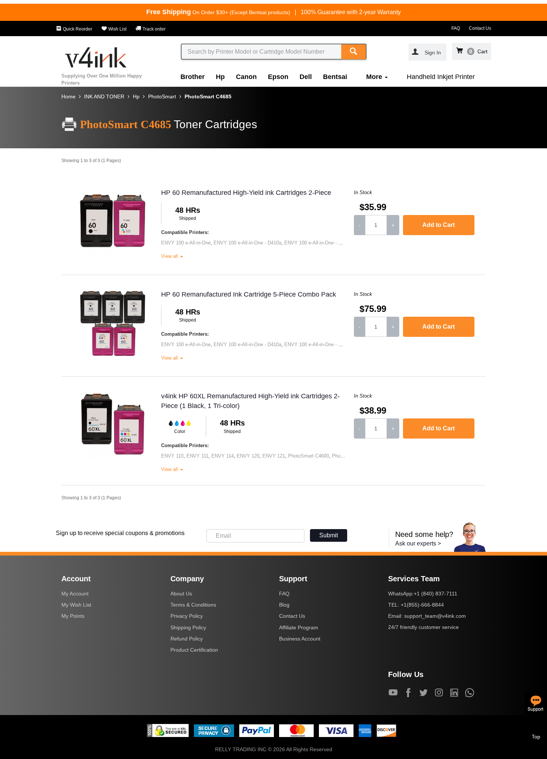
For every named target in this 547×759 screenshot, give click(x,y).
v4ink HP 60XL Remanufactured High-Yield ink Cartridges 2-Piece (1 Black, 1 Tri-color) (250, 400)
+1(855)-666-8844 (422, 605)
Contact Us (480, 28)
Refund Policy (186, 639)
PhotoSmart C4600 (308, 456)
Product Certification (194, 650)
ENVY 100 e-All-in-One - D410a (247, 243)
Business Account (299, 639)
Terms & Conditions (193, 605)
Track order (153, 29)
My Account (75, 594)
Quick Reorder (77, 29)
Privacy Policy (186, 616)
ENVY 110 (172, 456)
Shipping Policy (188, 627)
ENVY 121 (273, 456)
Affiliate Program (298, 627)
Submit (328, 535)
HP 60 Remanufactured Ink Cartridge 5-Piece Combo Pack (248, 294)
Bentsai (335, 76)
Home (68, 96)
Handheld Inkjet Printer (441, 76)
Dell (306, 76)
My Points (72, 616)
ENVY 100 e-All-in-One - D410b (318, 243)
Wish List (117, 29)
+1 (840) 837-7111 (435, 594)
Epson (278, 76)
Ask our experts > (418, 543)
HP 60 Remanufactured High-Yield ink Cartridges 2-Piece (246, 192)
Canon (246, 76)
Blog (284, 605)
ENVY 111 (197, 456)
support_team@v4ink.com (435, 616)
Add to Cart (438, 225)
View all (170, 256)
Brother (192, 76)
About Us (181, 594)
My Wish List (76, 605)
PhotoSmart (162, 96)
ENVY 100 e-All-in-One (186, 243)
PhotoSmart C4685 (208, 96)
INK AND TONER (104, 96)
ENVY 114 (222, 456)
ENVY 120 (248, 456)
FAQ (455, 28)
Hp (220, 76)
